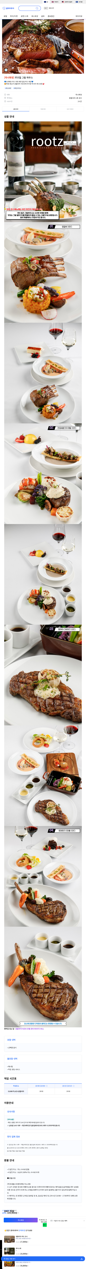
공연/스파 (24, 16)
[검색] (37, 8)
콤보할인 (51, 16)
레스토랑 (34, 16)
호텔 (5, 16)
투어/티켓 (14, 16)
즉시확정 (21, 1220)
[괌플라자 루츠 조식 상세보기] (45, 1239)
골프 (43, 16)
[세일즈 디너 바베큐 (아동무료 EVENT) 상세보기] (45, 1263)
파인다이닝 (17, 88)
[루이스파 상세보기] (45, 1251)
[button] (5, 46)
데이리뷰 (79, 16)
